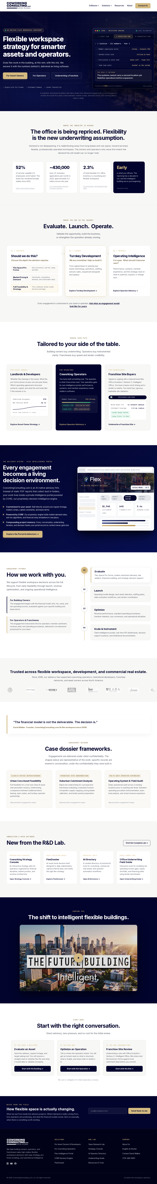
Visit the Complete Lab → (137, 848)
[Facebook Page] (15, 1168)
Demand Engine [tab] (128, 503)
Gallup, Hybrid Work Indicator (25, 193)
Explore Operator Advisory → (72, 429)
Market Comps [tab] (115, 503)
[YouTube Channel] (11, 1168)
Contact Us (143, 6)
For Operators (39, 78)
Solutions (106, 5)
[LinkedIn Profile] (7, 1168)
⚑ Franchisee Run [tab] (143, 36)
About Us (126, 1149)
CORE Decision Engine (64, 1163)
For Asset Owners (15, 78)
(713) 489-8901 (128, 1163)
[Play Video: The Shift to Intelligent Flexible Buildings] (78, 963)
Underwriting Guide (96, 1163)
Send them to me (139, 1116)
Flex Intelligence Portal (64, 1158)
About (129, 5)
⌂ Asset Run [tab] (103, 36)
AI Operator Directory (97, 1158)
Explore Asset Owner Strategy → (25, 429)
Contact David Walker (131, 1158)
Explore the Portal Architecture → (23, 539)
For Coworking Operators (65, 1154)
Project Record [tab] (142, 503)
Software (93, 5)
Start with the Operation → (78, 1074)
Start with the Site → (124, 1074)
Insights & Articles (129, 1154)
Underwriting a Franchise (66, 78)
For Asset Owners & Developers (68, 1149)
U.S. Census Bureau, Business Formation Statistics (59, 192)
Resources (119, 5)
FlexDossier (59, 1168)
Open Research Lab (96, 1149)
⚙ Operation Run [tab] (123, 36)
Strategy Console (95, 1154)
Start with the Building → (32, 1074)
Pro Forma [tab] (104, 503)
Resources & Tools (96, 1168)
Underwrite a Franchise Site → (122, 429)
